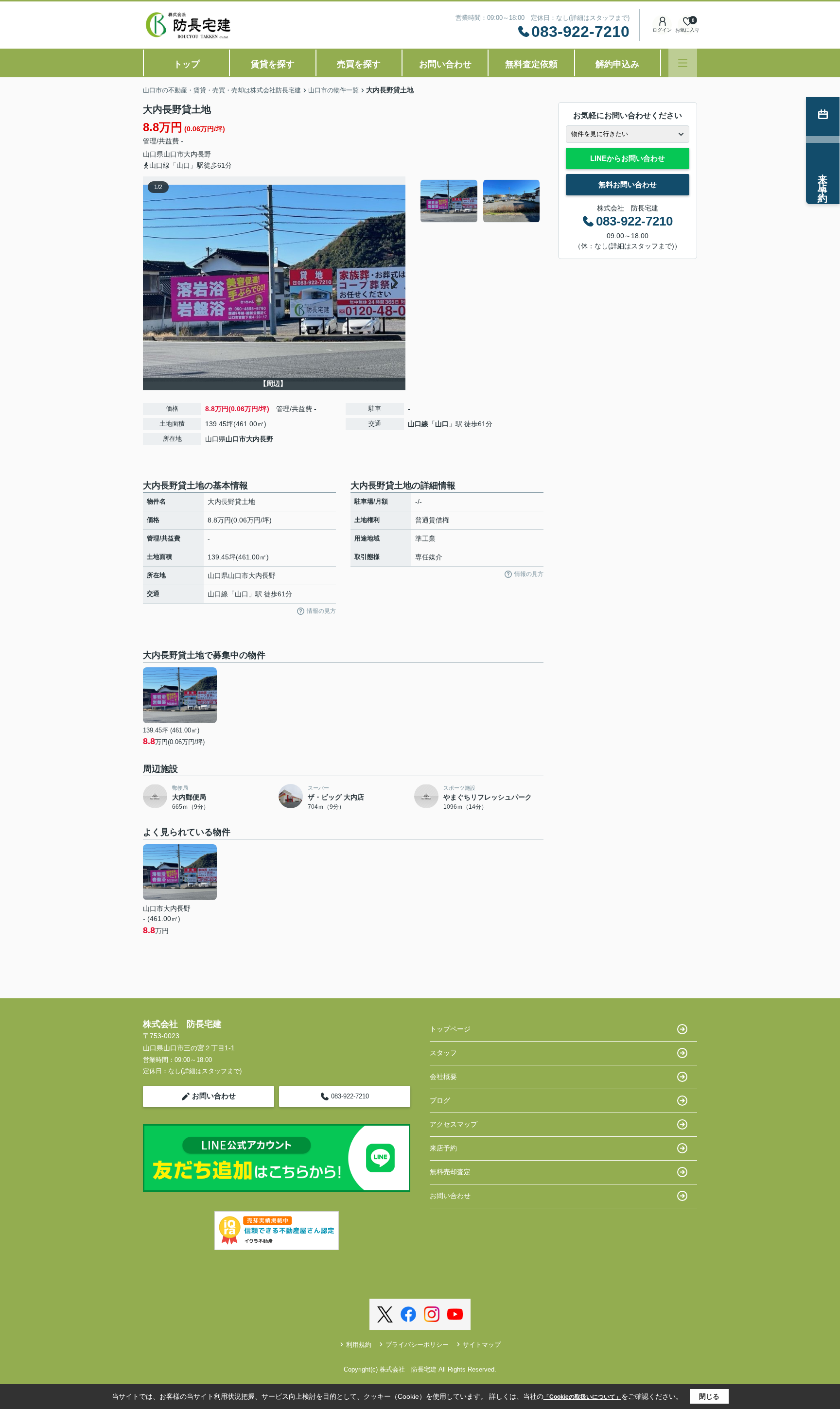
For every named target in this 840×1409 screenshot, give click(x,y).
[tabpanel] (480, 201)
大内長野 (197, 154)
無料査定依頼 (531, 64)
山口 (442, 424)
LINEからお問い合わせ (627, 158)
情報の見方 (321, 611)
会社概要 (443, 1076)
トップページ (450, 1029)
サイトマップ (482, 1344)
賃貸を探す (273, 64)
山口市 (173, 154)
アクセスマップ (453, 1124)
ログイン (662, 30)
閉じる (709, 1396)
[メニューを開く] (682, 62)
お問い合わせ (445, 64)
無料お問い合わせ (627, 184)
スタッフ (443, 1053)
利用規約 (358, 1344)
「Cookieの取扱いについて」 (582, 1396)
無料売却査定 (450, 1172)
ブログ (440, 1100)
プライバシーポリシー (417, 1344)
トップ (187, 64)
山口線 (418, 424)
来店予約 (443, 1148)
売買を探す (359, 64)
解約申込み (617, 64)
